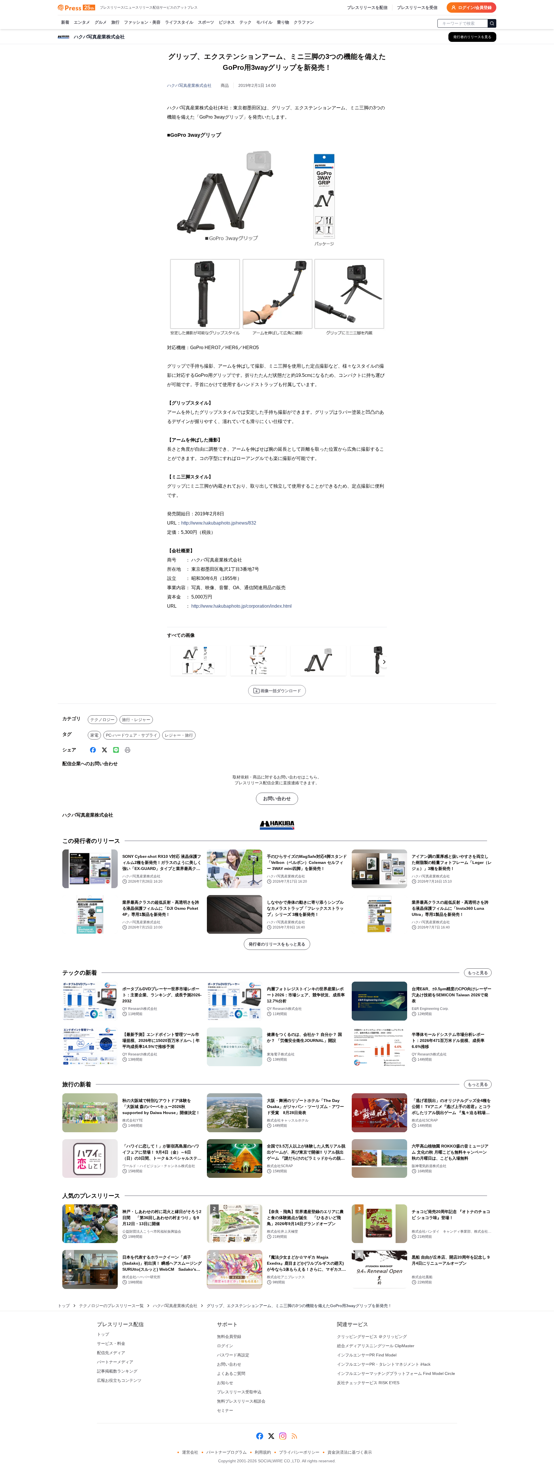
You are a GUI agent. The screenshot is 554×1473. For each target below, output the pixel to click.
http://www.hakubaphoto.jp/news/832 (218, 523)
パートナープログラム (226, 1452)
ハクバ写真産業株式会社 (189, 85)
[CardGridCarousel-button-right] (384, 662)
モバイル (264, 22)
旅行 (115, 22)
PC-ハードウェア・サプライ (131, 735)
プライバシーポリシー (299, 1452)
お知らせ (225, 1382)
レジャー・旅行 (179, 735)
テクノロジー (102, 719)
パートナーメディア (115, 1362)
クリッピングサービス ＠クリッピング (372, 1336)
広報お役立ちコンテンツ (119, 1380)
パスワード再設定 (233, 1355)
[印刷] (127, 750)
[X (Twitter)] (104, 750)
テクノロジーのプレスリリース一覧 (111, 1305)
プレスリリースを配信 (367, 7)
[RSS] (294, 1436)
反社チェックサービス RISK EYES (368, 1382)
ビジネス (227, 22)
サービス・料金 (111, 1343)
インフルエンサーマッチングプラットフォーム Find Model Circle (396, 1373)
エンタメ (82, 22)
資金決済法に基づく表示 (349, 1452)
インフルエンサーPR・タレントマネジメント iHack (384, 1364)
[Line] (116, 750)
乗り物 (283, 22)
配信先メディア (111, 1352)
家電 (94, 735)
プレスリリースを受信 (417, 7)
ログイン (225, 1345)
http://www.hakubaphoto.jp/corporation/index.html (241, 606)
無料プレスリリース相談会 (241, 1401)
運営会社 (190, 1452)
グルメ (101, 22)
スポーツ (206, 22)
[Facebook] (93, 750)
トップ (64, 1305)
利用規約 (263, 1452)
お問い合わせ (277, 798)
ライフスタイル (179, 22)
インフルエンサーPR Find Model (366, 1355)
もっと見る (478, 972)
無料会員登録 (229, 1336)
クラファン (304, 22)
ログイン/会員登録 (475, 7)
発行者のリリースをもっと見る (277, 944)
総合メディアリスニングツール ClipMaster (375, 1345)
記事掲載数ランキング (117, 1371)
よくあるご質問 (231, 1373)
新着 (65, 22)
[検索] (492, 23)
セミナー (225, 1410)
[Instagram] (282, 1436)
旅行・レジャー (136, 719)
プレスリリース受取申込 (239, 1392)
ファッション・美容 (142, 22)
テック (245, 22)
